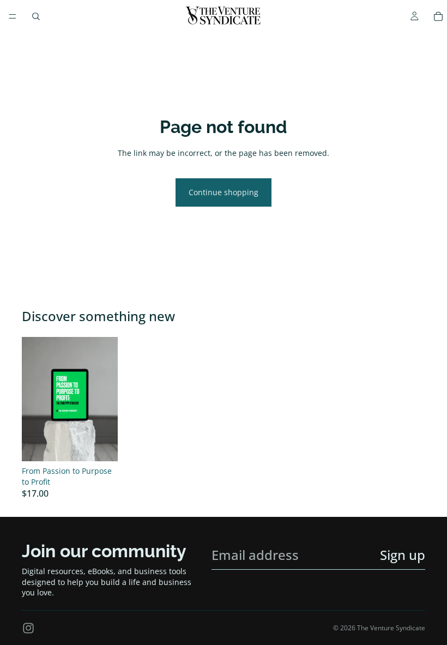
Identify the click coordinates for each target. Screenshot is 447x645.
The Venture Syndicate (391, 627)
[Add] (101, 444)
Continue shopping (223, 192)
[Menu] (12, 16)
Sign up (402, 555)
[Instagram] (28, 628)
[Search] (36, 16)
